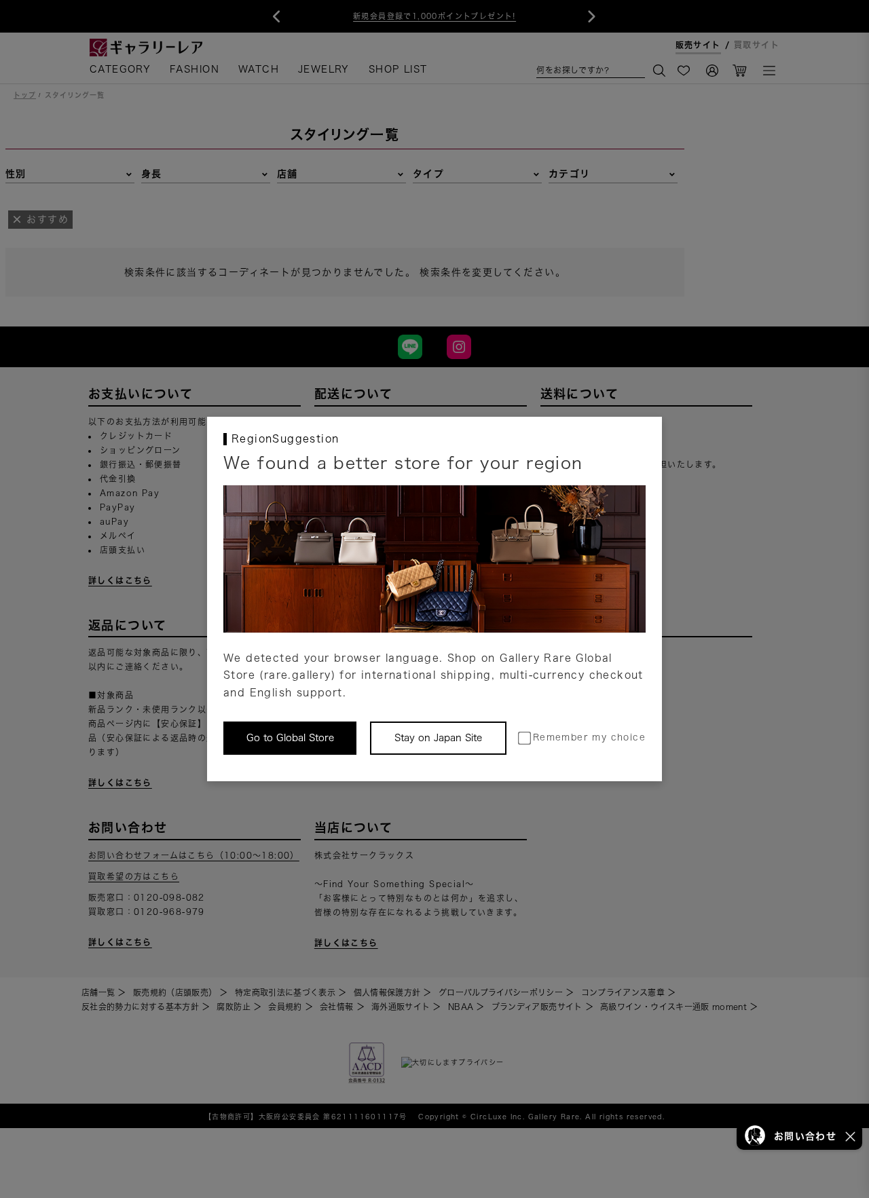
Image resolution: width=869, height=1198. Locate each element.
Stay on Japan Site (438, 738)
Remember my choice (589, 737)
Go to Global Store (290, 738)
